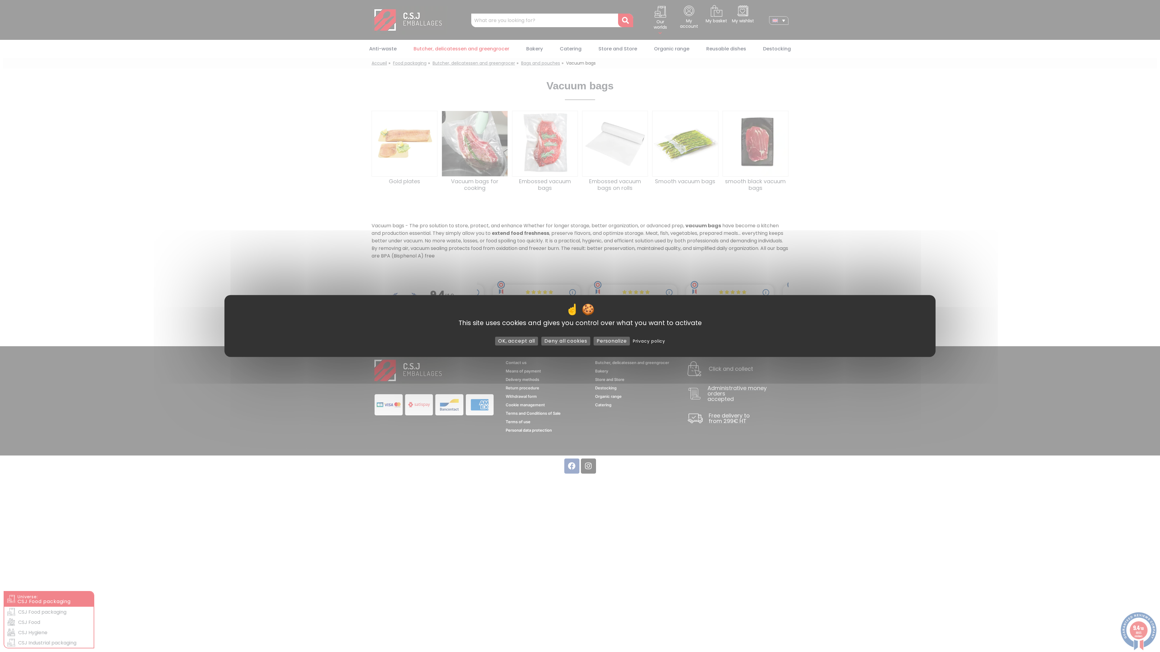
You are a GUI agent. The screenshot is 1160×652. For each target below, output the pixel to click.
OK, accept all (516, 340)
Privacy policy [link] (649, 341)
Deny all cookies (565, 340)
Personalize (612, 340)
